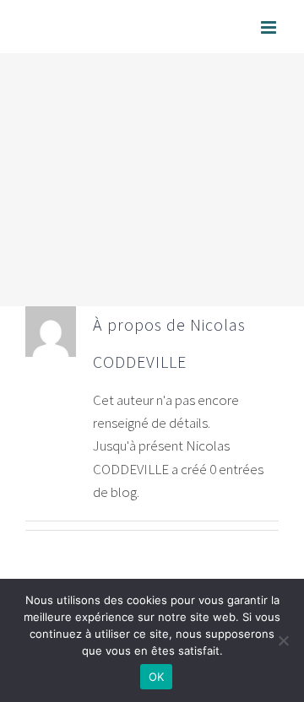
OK (157, 676)
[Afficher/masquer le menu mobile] (270, 27)
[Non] (282, 640)
